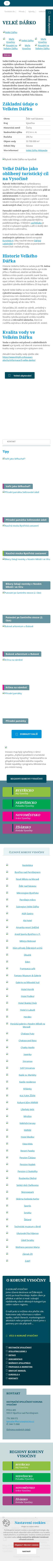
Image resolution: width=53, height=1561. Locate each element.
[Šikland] (26, 1219)
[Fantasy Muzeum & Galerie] (26, 975)
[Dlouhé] (26, 954)
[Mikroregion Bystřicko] (26, 892)
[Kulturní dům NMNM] (26, 1102)
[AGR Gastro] (26, 913)
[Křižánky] (26, 1088)
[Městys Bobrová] (26, 941)
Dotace (12, 1355)
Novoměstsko (25, 1489)
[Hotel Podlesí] (26, 996)
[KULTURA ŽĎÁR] (26, 1095)
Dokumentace (15, 1359)
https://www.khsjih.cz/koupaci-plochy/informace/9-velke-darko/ (19, 359)
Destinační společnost (20, 1347)
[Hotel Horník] (26, 989)
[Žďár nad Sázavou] (26, 886)
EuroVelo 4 (8, 240)
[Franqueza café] (26, 968)
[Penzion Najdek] (26, 1164)
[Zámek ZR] (26, 1254)
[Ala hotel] (26, 920)
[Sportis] (26, 1205)
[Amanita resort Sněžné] (26, 927)
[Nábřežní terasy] (26, 1123)
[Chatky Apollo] (26, 1047)
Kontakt (11, 441)
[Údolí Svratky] (26, 1240)
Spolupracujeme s (17, 1351)
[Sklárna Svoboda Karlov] (26, 1198)
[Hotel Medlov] (26, 1136)
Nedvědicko (24, 1477)
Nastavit (26, 1551)
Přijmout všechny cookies (26, 1545)
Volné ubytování (22, 375)
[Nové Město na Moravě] (26, 879)
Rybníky (32, 11)
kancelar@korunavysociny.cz (20, 1421)
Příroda (21, 11)
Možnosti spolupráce (19, 1363)
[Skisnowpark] (26, 1192)
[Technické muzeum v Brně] (26, 1226)
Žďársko (7, 55)
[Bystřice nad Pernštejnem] (26, 872)
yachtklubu (36, 222)
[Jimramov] (26, 1061)
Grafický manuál (17, 1370)
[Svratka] (26, 1212)
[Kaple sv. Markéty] (26, 1075)
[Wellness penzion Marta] (26, 1247)
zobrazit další (29, 734)
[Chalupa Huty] (26, 1033)
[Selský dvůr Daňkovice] (26, 1185)
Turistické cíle (10, 11)
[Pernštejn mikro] (26, 899)
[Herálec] (26, 1016)
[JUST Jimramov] (26, 1068)
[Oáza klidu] (26, 1143)
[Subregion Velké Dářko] (26, 906)
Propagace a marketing (20, 1367)
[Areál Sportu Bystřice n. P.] (26, 934)
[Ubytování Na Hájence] (26, 1233)
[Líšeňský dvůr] (26, 1109)
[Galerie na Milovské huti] (26, 982)
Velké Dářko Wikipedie (36, 150)
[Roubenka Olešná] (26, 1178)
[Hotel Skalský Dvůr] (26, 1003)
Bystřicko (22, 1466)
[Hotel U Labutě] (26, 1009)
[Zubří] (26, 1260)
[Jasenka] (26, 1054)
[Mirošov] (26, 1116)
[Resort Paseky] (26, 1150)
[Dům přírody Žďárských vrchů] (26, 948)
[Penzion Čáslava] (26, 1157)
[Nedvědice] (26, 865)
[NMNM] (26, 1130)
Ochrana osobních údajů (18, 1429)
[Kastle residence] (26, 1081)
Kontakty (13, 1378)
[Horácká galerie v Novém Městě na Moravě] (26, 1025)
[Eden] (26, 961)
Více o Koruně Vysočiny (23, 1335)
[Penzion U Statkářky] (26, 1171)
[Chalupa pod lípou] (26, 1040)
